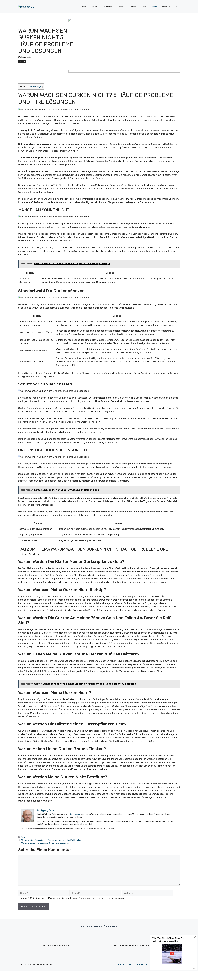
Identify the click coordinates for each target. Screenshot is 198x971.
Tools (154, 7)
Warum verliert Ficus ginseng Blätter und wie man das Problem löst (51, 840)
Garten (133, 7)
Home (83, 7)
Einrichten (107, 7)
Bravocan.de (75, 814)
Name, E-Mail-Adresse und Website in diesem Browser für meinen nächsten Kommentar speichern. (73, 898)
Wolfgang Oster (25, 57)
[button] (176, 7)
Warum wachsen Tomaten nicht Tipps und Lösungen (45, 843)
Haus (144, 7)
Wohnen (166, 7)
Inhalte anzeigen (34, 86)
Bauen (94, 7)
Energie (121, 7)
